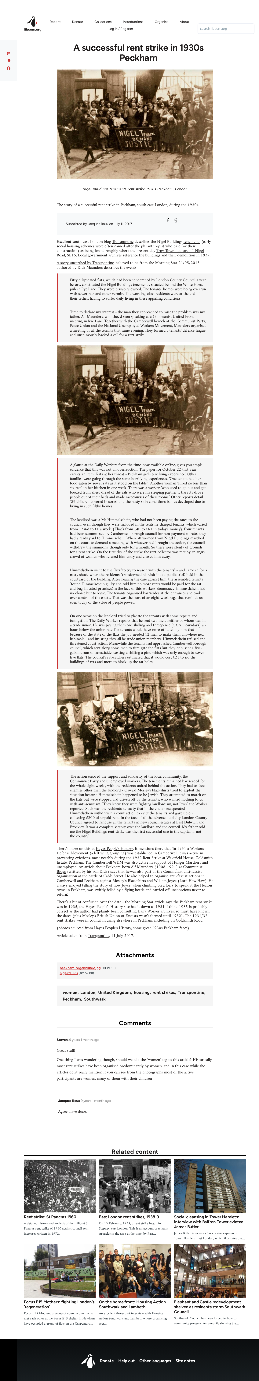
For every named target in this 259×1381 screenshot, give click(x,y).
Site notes (185, 1360)
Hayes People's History (114, 848)
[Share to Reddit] (176, 220)
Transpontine (122, 241)
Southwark (95, 999)
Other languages (155, 1360)
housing (142, 992)
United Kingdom (114, 992)
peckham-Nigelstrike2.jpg (80, 968)
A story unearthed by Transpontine (85, 263)
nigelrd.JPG (69, 973)
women (70, 992)
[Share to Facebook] (168, 220)
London (88, 992)
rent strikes (164, 992)
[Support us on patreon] (8, 61)
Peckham (128, 205)
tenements (192, 241)
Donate (107, 1360)
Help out (126, 1360)
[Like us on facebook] (8, 68)
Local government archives (100, 255)
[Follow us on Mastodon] (8, 53)
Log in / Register (120, 29)
